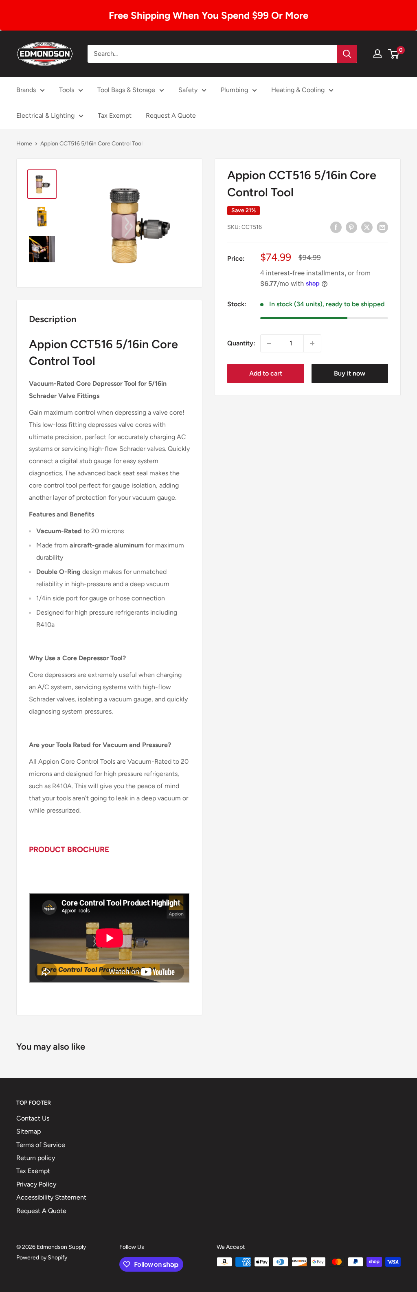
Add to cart (265, 373)
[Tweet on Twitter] (367, 227)
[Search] (347, 54)
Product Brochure (69, 849)
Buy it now (349, 373)
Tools (66, 90)
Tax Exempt (115, 115)
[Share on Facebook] (336, 227)
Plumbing (234, 90)
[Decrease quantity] (269, 343)
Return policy (35, 1158)
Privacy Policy (36, 1184)
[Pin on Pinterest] (351, 227)
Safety (188, 90)
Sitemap (28, 1131)
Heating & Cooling (298, 90)
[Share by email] (382, 227)
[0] (394, 54)
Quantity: (241, 343)
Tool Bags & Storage (126, 90)
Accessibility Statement (51, 1197)
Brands (26, 90)
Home (24, 143)
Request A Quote (171, 115)
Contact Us (32, 1118)
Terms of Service (40, 1145)
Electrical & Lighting (45, 115)
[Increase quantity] (312, 343)
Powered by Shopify (41, 1257)
